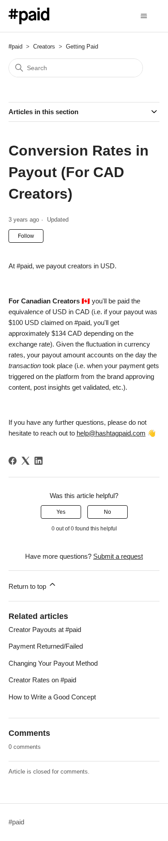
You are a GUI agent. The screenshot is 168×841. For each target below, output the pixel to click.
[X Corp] (26, 461)
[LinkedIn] (38, 461)
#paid (15, 46)
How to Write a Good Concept (52, 697)
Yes (60, 512)
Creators (44, 46)
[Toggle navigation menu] (143, 16)
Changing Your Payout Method (53, 663)
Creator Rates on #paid (42, 680)
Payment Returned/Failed (46, 646)
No (107, 512)
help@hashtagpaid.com (111, 433)
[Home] (29, 16)
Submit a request (118, 556)
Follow (26, 236)
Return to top (28, 586)
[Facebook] (13, 461)
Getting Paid (82, 46)
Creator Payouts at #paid (45, 629)
